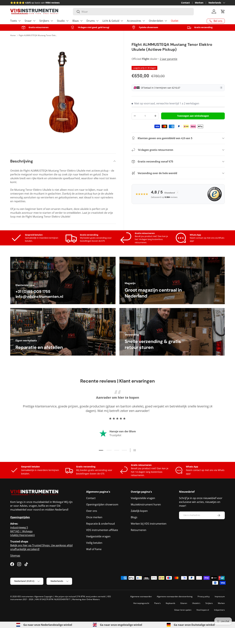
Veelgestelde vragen (98, 536)
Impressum (220, 596)
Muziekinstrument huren (146, 504)
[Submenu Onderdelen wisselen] (166, 21)
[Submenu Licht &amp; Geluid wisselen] (122, 21)
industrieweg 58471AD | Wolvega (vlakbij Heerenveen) (22, 531)
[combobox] (133, 11)
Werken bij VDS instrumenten (148, 523)
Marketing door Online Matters (86, 599)
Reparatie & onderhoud (100, 523)
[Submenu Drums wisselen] (97, 21)
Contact (185, 2)
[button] (222, 11)
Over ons (91, 511)
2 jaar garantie (168, 59)
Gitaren (183, 603)
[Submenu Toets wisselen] (19, 21)
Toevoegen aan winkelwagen (193, 115)
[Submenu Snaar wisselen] (34, 21)
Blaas (75, 21)
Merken (199, 2)
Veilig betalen (94, 543)
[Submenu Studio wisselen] (67, 21)
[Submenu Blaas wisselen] (81, 21)
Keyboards (170, 603)
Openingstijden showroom (102, 504)
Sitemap (15, 555)
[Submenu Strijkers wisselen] (52, 21)
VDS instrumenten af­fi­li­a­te (102, 530)
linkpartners (219, 610)
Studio (61, 21)
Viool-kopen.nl (202, 610)
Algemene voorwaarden (141, 596)
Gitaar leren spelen (182, 610)
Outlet (174, 21)
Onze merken (94, 517)
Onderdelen (156, 21)
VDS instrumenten (25, 596)
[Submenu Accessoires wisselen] (144, 21)
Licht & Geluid (110, 21)
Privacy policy (204, 596)
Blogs (134, 517)
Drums (90, 21)
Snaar (28, 21)
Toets (13, 21)
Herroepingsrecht (141, 603)
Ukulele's (196, 603)
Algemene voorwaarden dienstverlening (174, 596)
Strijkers (44, 21)
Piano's (157, 603)
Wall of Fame (94, 549)
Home (13, 35)
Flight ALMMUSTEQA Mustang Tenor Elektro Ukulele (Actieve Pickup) (38, 35)
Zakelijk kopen (139, 511)
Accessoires (134, 21)
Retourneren (138, 530)
